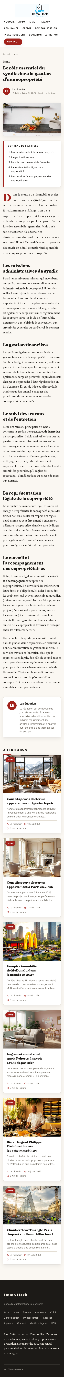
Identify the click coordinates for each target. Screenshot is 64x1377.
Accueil (9, 22)
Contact (13, 41)
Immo (32, 22)
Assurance (11, 28)
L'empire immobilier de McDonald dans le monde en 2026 (22, 970)
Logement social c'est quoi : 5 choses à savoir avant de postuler (24, 1058)
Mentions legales (38, 1323)
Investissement (14, 35)
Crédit (27, 28)
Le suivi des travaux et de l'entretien (30, 162)
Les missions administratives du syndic (32, 152)
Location (35, 35)
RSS (53, 1323)
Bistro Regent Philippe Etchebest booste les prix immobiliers (24, 1146)
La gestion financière (22, 157)
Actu (21, 22)
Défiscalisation (46, 28)
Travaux (45, 22)
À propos (51, 35)
